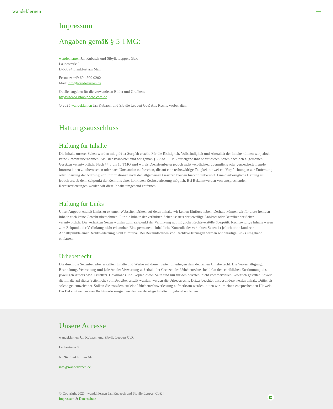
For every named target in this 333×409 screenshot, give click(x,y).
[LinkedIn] (270, 397)
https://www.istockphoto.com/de (83, 97)
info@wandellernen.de (84, 83)
